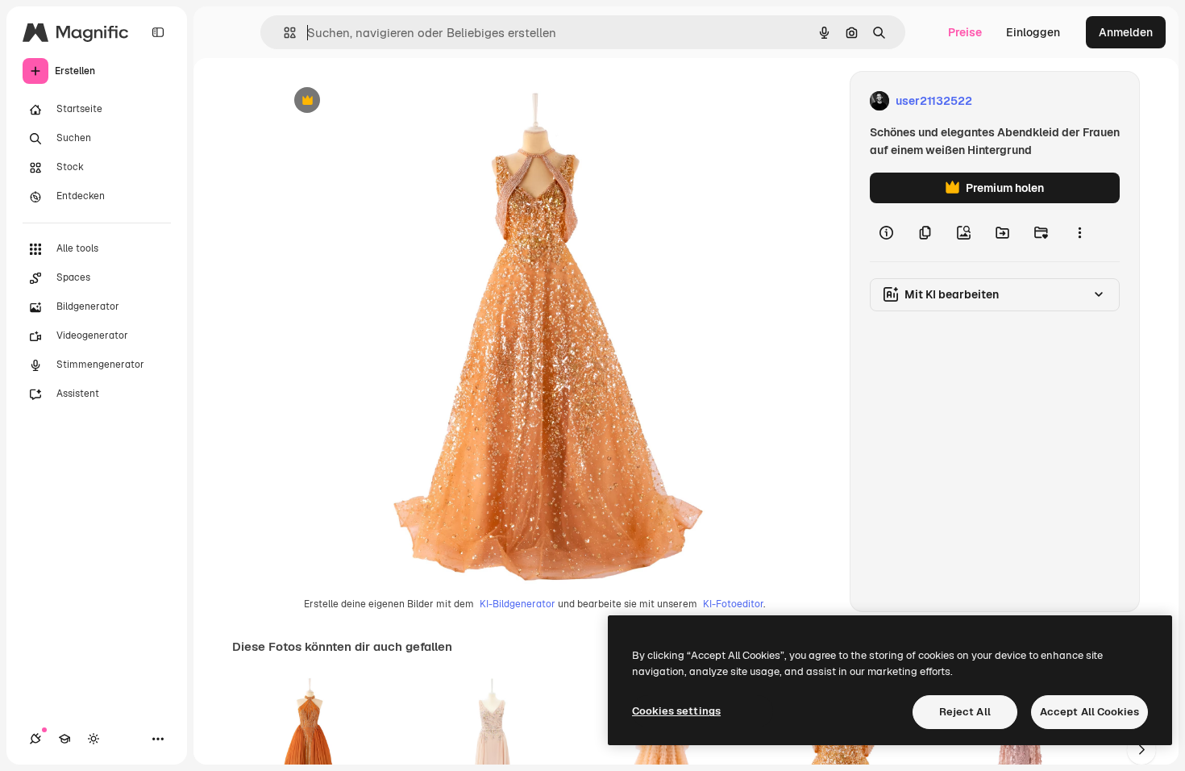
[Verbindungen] (35, 739)
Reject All (965, 712)
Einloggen (1033, 32)
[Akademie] (64, 739)
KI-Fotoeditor (733, 604)
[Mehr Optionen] (1079, 232)
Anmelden (1126, 32)
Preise (965, 32)
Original (381, 101)
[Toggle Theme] (93, 739)
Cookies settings (676, 711)
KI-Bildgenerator (517, 604)
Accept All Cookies (1089, 712)
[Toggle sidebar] (158, 32)
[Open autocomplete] (283, 33)
